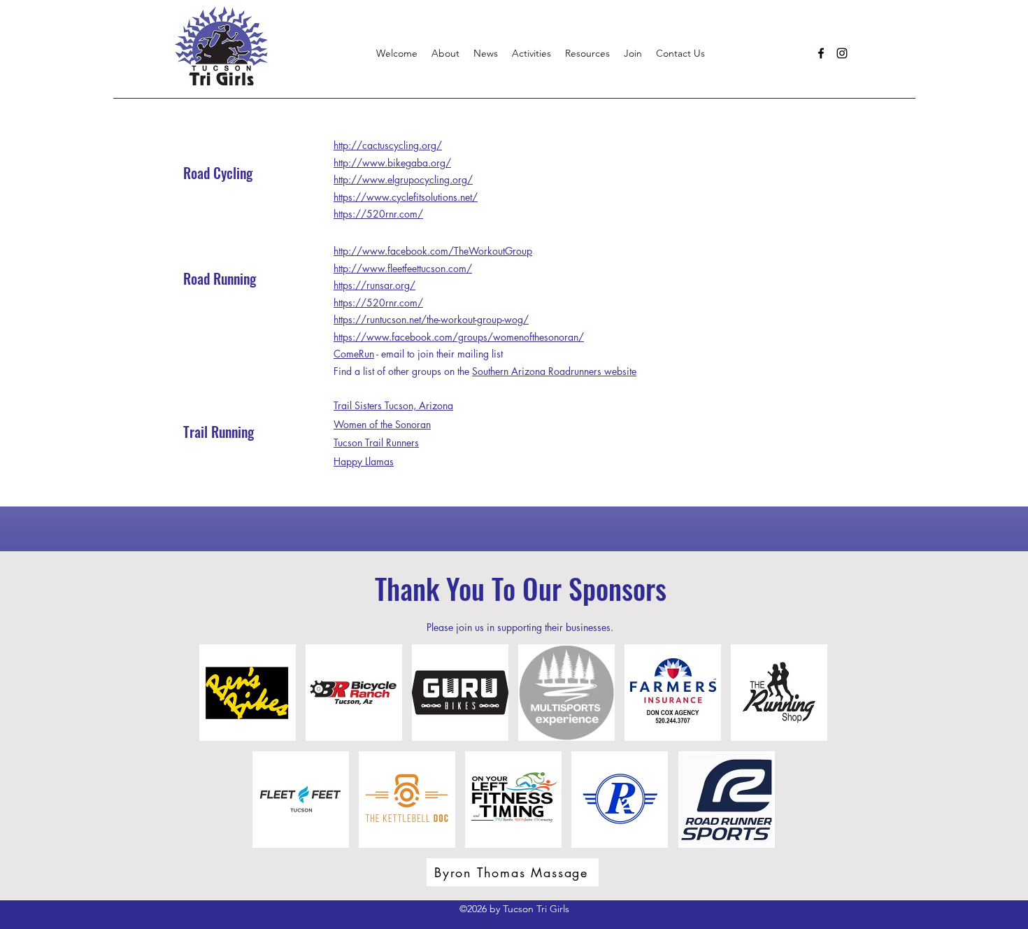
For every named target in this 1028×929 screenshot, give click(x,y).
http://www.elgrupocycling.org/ (403, 179)
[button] (531, 53)
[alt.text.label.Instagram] (842, 53)
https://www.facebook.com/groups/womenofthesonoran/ (459, 336)
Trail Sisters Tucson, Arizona (393, 405)
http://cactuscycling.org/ (388, 145)
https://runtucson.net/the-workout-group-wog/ (431, 319)
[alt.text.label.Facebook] (821, 53)
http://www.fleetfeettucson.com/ (403, 268)
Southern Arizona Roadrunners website (554, 371)
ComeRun (354, 353)
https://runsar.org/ (374, 285)
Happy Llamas (364, 461)
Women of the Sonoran (382, 424)
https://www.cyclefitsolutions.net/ (406, 197)
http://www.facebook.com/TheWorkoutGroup (433, 250)
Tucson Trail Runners (376, 442)
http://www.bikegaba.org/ (392, 162)
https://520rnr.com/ (378, 213)
